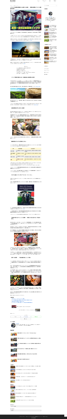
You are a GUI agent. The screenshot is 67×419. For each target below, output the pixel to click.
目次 (24, 66)
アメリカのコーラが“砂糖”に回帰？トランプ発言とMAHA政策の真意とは (22, 302)
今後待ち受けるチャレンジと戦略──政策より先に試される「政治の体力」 (26, 72)
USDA (31, 40)
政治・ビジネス (12, 313)
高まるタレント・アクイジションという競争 (18, 298)
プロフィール (27, 416)
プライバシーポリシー (22, 416)
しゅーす (17, 323)
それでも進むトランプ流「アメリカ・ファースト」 (23, 71)
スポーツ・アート (40, 416)
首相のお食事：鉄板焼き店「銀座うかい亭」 (18, 301)
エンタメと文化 (32, 416)
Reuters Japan (38, 86)
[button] (26, 319)
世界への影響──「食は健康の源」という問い (22, 73)
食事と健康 (36, 416)
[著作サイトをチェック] (16, 326)
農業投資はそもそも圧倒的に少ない (21, 70)
